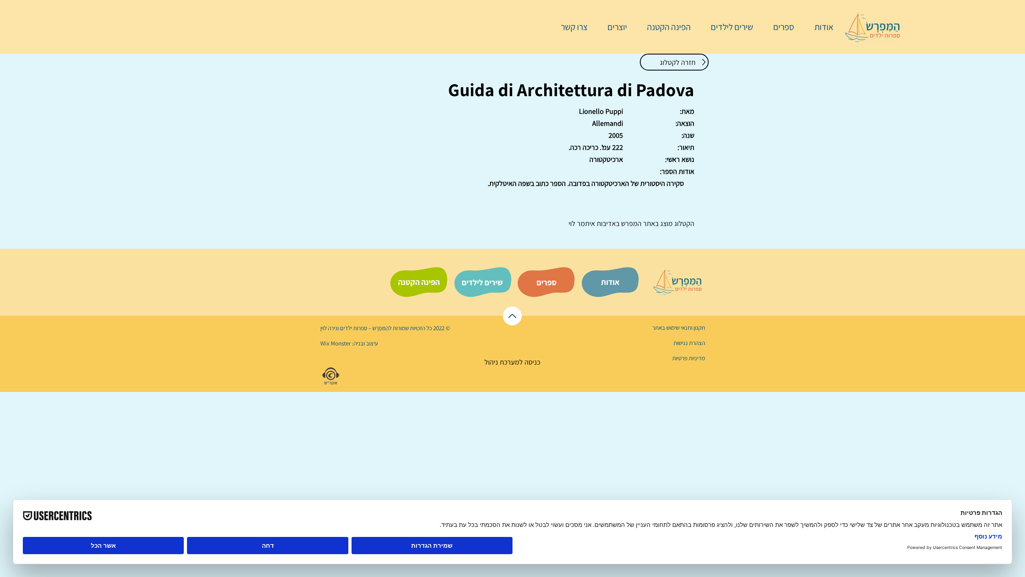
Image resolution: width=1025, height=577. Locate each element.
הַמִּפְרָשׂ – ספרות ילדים (364, 328)
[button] (779, 27)
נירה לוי (330, 328)
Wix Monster (335, 343)
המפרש (630, 223)
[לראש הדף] (512, 316)
